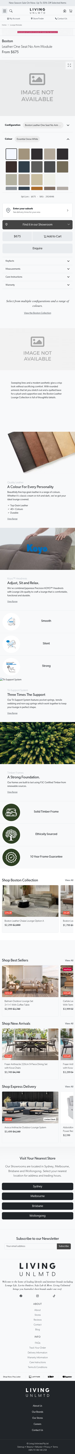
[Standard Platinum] (24, 179)
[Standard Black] (62, 154)
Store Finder (38, 19)
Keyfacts (10, 261)
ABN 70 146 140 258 (37, 1450)
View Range (12, 519)
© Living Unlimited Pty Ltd (37, 1444)
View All (69, 880)
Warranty (10, 285)
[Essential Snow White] (11, 154)
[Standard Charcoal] (49, 167)
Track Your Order (37, 1348)
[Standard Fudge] (62, 167)
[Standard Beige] (37, 179)
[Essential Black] (37, 154)
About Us (37, 1406)
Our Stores (37, 1418)
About (37, 1304)
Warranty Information (37, 1357)
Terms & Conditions (37, 1367)
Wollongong (37, 1215)
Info (38, 1337)
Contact (38, 1325)
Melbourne (38, 1196)
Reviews (38, 1320)
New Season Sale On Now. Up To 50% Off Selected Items (37, 3)
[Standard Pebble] (37, 167)
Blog (37, 1329)
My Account (14, 19)
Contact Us (37, 1430)
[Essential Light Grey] (49, 154)
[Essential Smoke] (24, 154)
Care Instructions (14, 277)
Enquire (37, 248)
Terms (55, 1447)
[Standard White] (49, 179)
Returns (30, 1447)
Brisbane (37, 1206)
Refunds (38, 1447)
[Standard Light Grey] (11, 179)
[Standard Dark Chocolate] (11, 167)
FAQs (37, 1343)
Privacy (47, 1447)
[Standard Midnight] (24, 167)
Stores (38, 1315)
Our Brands (37, 1412)
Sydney (37, 1186)
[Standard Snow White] (62, 179)
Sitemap (20, 1447)
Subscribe (64, 1246)
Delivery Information (37, 1352)
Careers (37, 1424)
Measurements (13, 269)
